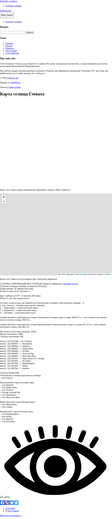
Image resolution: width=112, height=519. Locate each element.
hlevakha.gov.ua (70, 284)
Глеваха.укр (5, 10)
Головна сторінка (13, 6)
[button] (4, 197)
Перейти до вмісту (8, 1)
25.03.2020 (10, 508)
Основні (9, 43)
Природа (9, 48)
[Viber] (7, 502)
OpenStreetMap (81, 274)
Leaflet (62, 274)
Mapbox (108, 274)
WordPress (15, 82)
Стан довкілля (12, 53)
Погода (8, 46)
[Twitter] (16, 502)
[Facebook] (2, 502)
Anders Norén (14, 87)
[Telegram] (11, 502)
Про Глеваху (11, 51)
